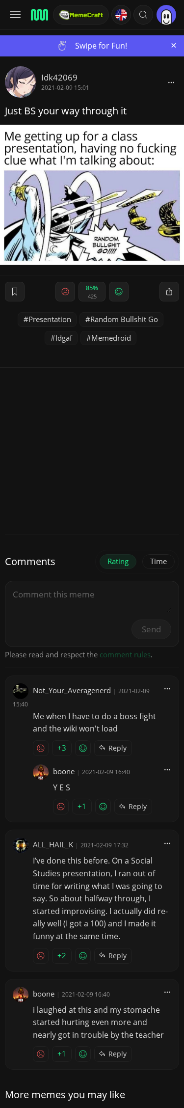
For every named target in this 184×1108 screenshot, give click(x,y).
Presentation (49, 319)
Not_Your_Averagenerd (72, 690)
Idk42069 (59, 77)
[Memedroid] (38, 15)
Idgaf (63, 338)
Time (158, 561)
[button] (143, 15)
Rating (118, 561)
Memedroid (111, 338)
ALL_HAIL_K (53, 844)
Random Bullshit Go (124, 319)
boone (64, 771)
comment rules (125, 654)
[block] (171, 82)
